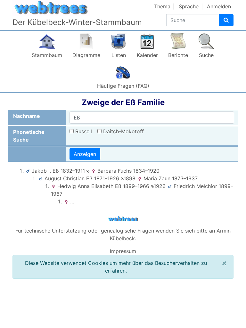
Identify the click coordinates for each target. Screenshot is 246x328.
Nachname (26, 116)
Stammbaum (47, 55)
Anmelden (219, 6)
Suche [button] (206, 55)
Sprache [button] (189, 6)
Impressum (123, 251)
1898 (129, 178)
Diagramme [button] (86, 55)
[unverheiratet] (87, 171)
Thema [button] (162, 6)
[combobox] (152, 117)
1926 (160, 186)
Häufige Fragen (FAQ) (123, 86)
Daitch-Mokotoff (123, 131)
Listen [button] (118, 55)
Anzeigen (85, 154)
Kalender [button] (147, 55)
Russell (83, 131)
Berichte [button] (178, 55)
